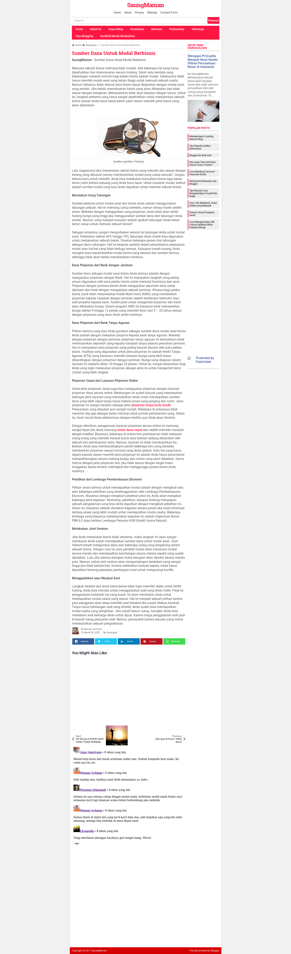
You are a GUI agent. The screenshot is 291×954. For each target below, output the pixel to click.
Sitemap (152, 12)
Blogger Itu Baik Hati (200, 155)
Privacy (139, 12)
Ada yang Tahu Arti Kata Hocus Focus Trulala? (202, 163)
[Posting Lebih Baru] (78, 729)
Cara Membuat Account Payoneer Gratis (202, 173)
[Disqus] (129, 794)
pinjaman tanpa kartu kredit (151, 405)
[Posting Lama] (180, 729)
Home (117, 12)
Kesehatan (137, 29)
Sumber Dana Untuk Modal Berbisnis (113, 53)
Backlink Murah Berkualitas (117, 36)
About (128, 12)
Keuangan (111, 632)
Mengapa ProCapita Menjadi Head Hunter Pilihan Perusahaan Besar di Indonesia (203, 61)
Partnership (176, 29)
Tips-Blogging (84, 36)
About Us (95, 29)
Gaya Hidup (115, 29)
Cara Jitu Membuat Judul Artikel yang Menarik (203, 204)
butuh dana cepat (129, 430)
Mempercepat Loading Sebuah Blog (201, 138)
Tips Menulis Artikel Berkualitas (199, 147)
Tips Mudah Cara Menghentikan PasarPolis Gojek (203, 193)
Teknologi (197, 29)
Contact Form (168, 12)
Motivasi (156, 29)
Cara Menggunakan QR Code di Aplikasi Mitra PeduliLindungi (201, 225)
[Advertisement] (129, 691)
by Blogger (213, 950)
